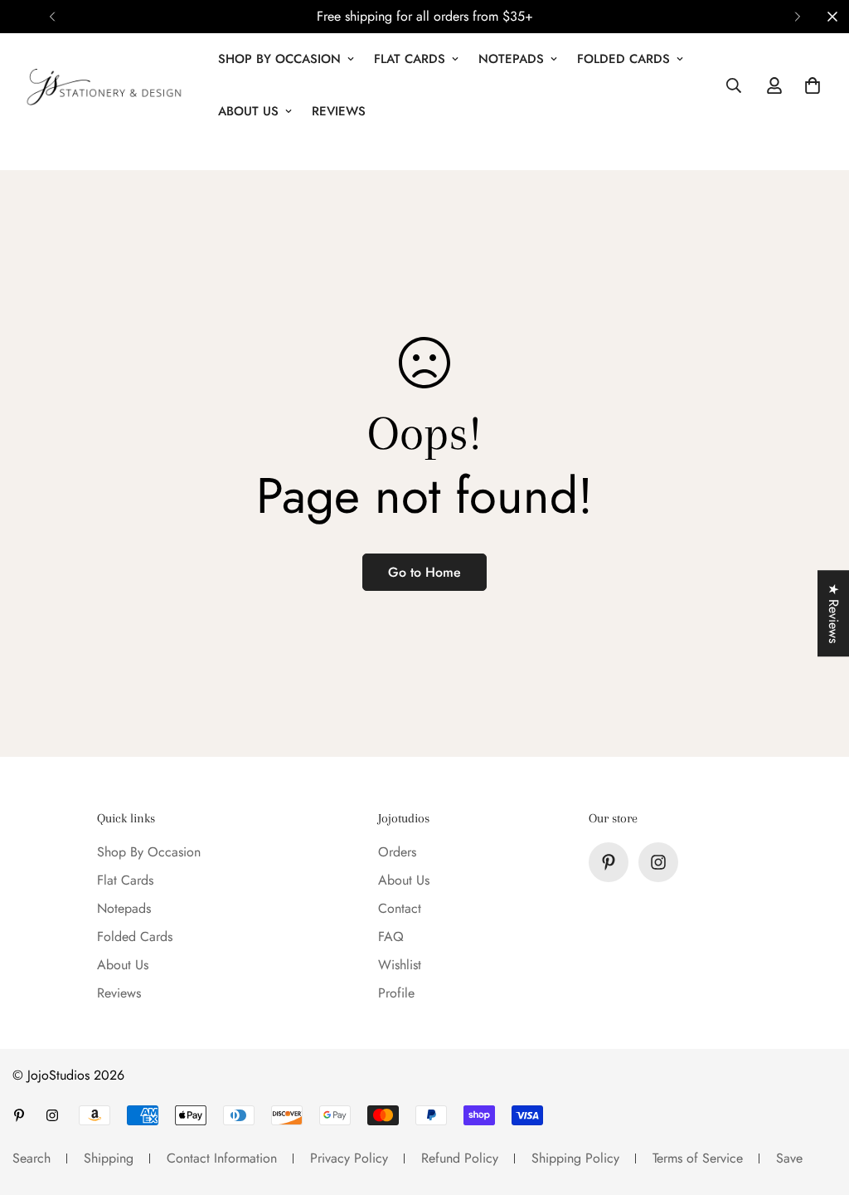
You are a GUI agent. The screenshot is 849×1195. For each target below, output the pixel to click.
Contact (399, 908)
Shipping (108, 1158)
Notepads (511, 59)
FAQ (391, 936)
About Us (248, 111)
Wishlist (399, 964)
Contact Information (222, 1158)
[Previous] (51, 16)
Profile (396, 992)
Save (789, 1158)
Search (31, 1158)
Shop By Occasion (279, 59)
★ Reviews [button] (833, 613)
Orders (397, 851)
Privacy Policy (349, 1158)
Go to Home (424, 572)
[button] (812, 85)
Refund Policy (459, 1158)
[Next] (797, 16)
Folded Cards (623, 59)
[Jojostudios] (103, 85)
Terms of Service (698, 1158)
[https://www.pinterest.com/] (608, 862)
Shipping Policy (575, 1158)
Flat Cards (409, 59)
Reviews (339, 111)
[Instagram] (658, 862)
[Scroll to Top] (817, 1104)
